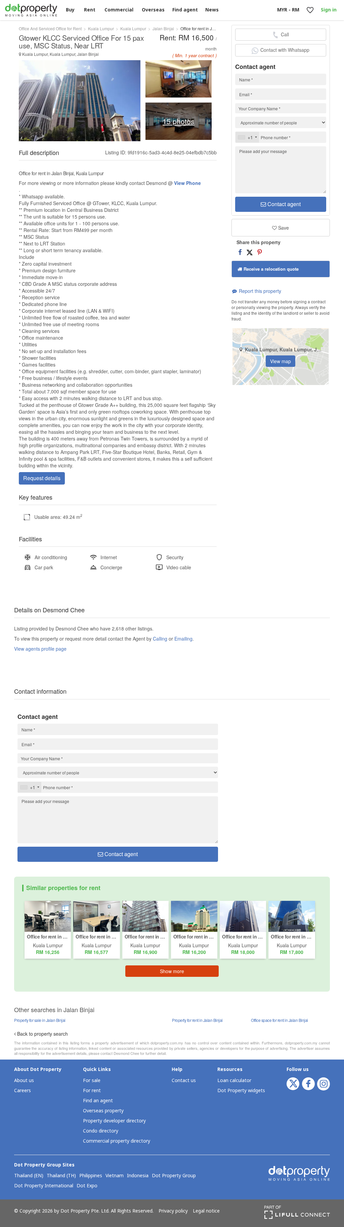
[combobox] (247, 137)
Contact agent (283, 204)
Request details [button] (41, 478)
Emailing (183, 638)
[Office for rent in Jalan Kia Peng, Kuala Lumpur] (145, 915)
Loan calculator (234, 1080)
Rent (89, 9)
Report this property (259, 290)
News (212, 9)
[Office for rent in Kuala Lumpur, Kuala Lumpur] (291, 915)
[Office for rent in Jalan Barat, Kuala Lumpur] (194, 915)
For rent (92, 1090)
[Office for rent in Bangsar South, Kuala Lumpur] (96, 915)
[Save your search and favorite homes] (309, 10)
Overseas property (103, 1110)
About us (24, 1080)
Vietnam (114, 1176)
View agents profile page (40, 648)
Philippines (90, 1176)
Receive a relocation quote (270, 269)
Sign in (329, 9)
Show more (172, 971)
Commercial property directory (116, 1141)
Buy (70, 9)
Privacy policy (173, 1211)
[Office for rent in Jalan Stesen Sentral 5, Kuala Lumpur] (48, 915)
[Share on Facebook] (240, 251)
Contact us (184, 1080)
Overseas (153, 9)
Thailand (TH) (61, 1176)
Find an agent (98, 1100)
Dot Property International (43, 1186)
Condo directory (100, 1131)
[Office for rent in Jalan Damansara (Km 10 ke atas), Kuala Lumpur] (243, 915)
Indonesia (137, 1176)
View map (280, 361)
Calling (160, 638)
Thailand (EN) (28, 1176)
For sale (91, 1080)
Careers (22, 1090)
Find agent (185, 9)
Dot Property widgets (241, 1090)
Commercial (118, 9)
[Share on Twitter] (250, 251)
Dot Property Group (174, 1176)
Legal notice (206, 1211)
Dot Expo (87, 1186)
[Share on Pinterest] (259, 251)
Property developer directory (114, 1120)
